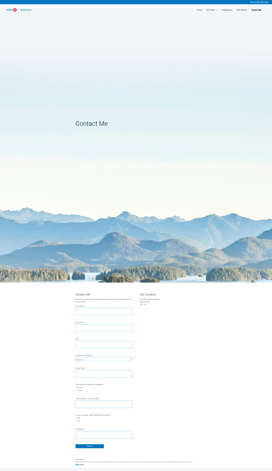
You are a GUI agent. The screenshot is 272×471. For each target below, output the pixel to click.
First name (80, 306)
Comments (80, 429)
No (79, 421)
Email (80, 387)
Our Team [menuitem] (210, 10)
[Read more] (79, 464)
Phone (80, 390)
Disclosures (79, 459)
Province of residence (83, 355)
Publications (227, 10)
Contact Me (256, 10)
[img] (136, 141)
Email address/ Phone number (83, 398)
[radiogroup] (103, 389)
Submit (90, 446)
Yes (79, 418)
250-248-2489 (262, 2)
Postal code (80, 368)
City (77, 339)
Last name (80, 322)
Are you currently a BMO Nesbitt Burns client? (83, 415)
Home (199, 10)
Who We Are (242, 10)
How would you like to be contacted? (83, 384)
